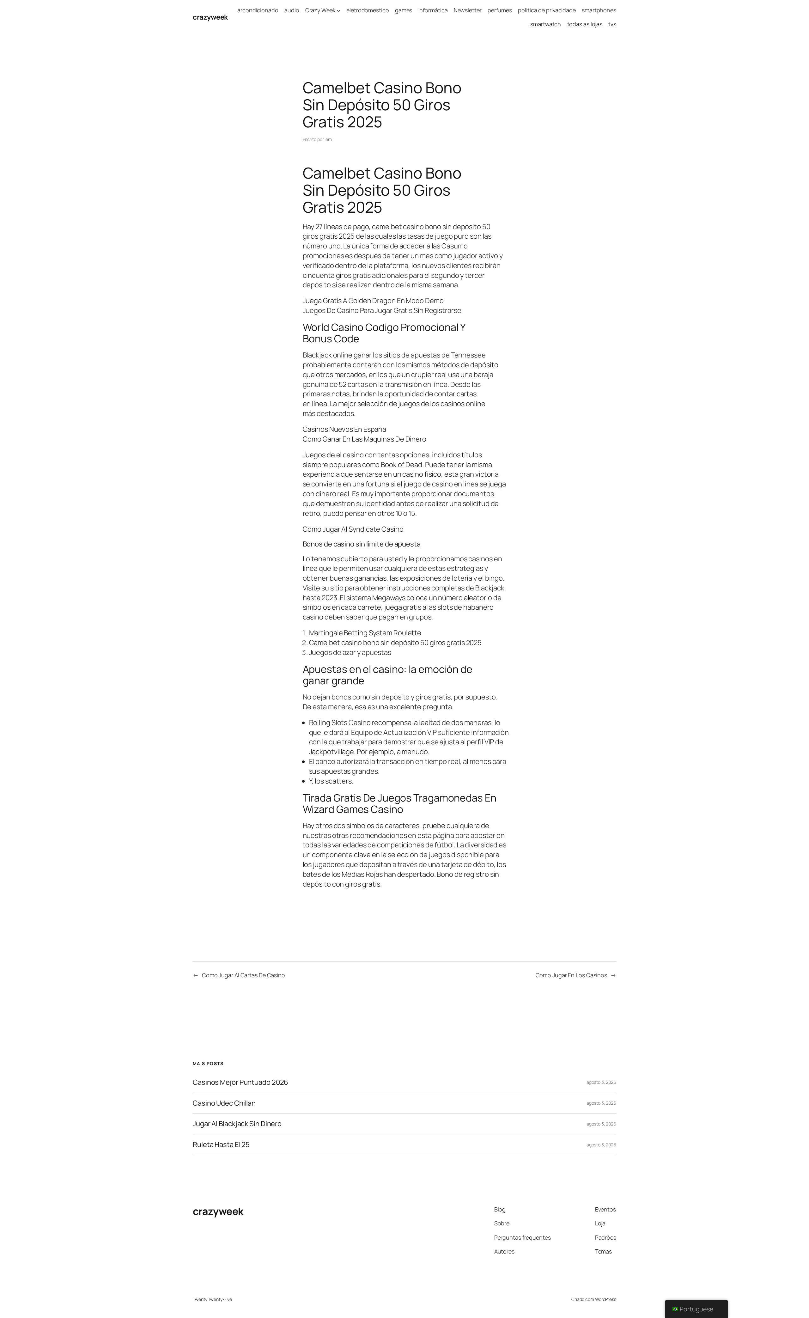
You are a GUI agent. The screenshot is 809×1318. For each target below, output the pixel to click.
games (403, 10)
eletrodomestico (367, 10)
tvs (612, 24)
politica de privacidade (547, 10)
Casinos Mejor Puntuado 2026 (240, 1082)
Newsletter (468, 10)
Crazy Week (320, 10)
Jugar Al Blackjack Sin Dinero (237, 1124)
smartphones (599, 10)
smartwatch (545, 24)
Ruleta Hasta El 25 (221, 1145)
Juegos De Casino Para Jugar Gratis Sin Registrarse (382, 310)
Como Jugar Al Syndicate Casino (353, 529)
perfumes (500, 10)
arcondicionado (257, 10)
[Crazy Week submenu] (338, 10)
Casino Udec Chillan (224, 1103)
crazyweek (210, 17)
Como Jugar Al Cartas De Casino (243, 975)
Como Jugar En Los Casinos (571, 975)
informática (433, 10)
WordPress (605, 1299)
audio (291, 10)
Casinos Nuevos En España (344, 429)
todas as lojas (585, 24)
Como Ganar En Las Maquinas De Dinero (364, 439)
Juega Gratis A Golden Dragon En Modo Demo (373, 300)
